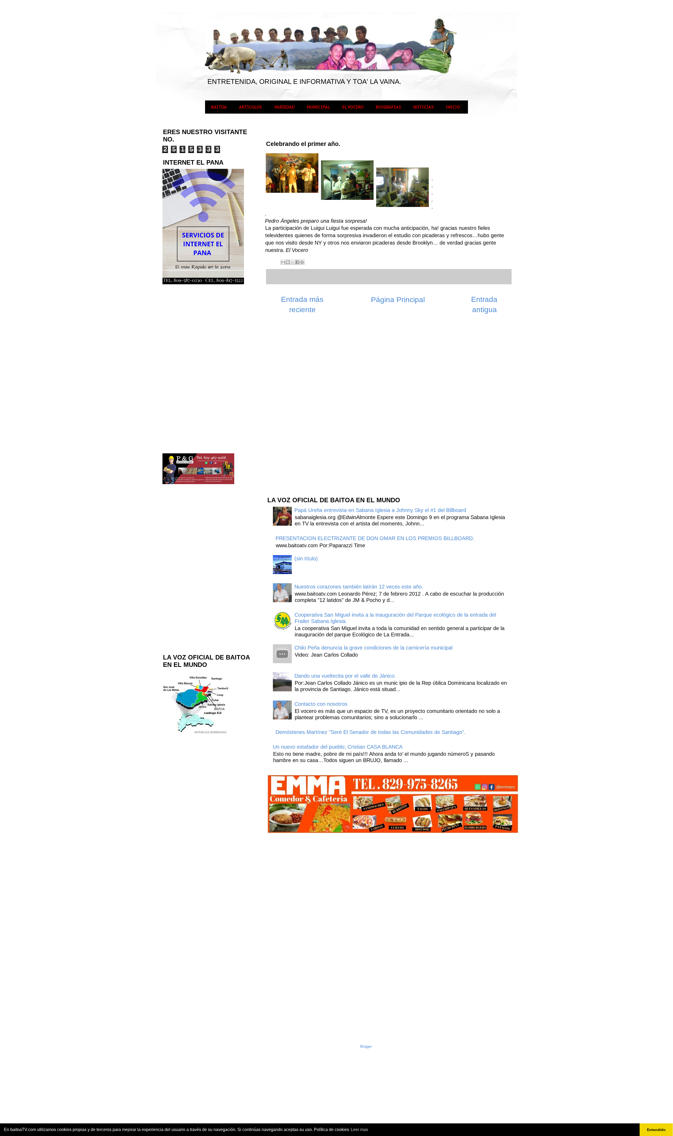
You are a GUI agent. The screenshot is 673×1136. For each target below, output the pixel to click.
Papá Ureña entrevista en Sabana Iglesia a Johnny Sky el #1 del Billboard (380, 510)
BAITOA (219, 107)
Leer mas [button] (359, 1129)
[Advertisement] (306, 408)
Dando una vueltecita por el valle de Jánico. (345, 676)
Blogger (366, 1046)
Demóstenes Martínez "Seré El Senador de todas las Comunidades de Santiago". (371, 732)
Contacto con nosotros (320, 704)
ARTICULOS (250, 107)
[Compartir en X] (292, 262)
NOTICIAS (423, 107)
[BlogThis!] (287, 262)
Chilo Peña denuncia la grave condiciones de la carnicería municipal (373, 648)
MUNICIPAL (318, 107)
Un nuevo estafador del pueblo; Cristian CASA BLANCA (337, 747)
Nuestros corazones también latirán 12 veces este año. (358, 587)
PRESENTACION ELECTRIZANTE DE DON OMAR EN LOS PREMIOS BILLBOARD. (375, 538)
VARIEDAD (284, 107)
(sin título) (306, 558)
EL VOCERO (353, 107)
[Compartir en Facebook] (297, 262)
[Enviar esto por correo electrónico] (283, 262)
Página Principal (398, 300)
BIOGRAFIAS (388, 107)
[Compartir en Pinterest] (302, 262)
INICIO (453, 107)
